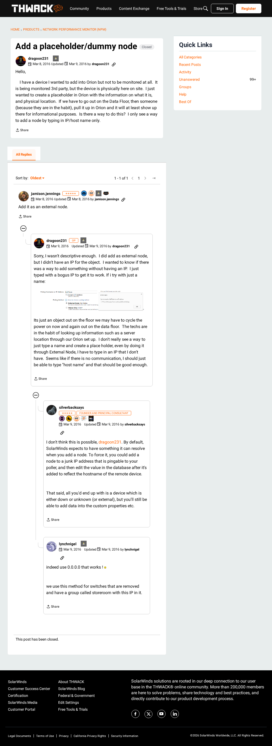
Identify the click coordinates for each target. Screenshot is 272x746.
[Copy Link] (113, 64)
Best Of (185, 102)
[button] (20, 61)
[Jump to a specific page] (154, 178)
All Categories (190, 57)
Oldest (36, 178)
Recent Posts (190, 64)
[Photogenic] (84, 193)
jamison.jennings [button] (45, 193)
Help (182, 94)
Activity (185, 72)
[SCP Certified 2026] (106, 193)
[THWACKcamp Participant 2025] (91, 418)
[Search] (205, 8)
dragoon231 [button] (38, 58)
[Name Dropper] (62, 418)
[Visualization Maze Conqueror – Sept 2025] (84, 418)
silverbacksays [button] (71, 407)
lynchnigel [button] (67, 544)
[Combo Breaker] (69, 418)
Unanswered (217, 79)
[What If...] (56, 58)
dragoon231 (110, 442)
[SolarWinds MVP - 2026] (91, 193)
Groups (185, 87)
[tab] (24, 154)
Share (21, 130)
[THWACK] (37, 8)
